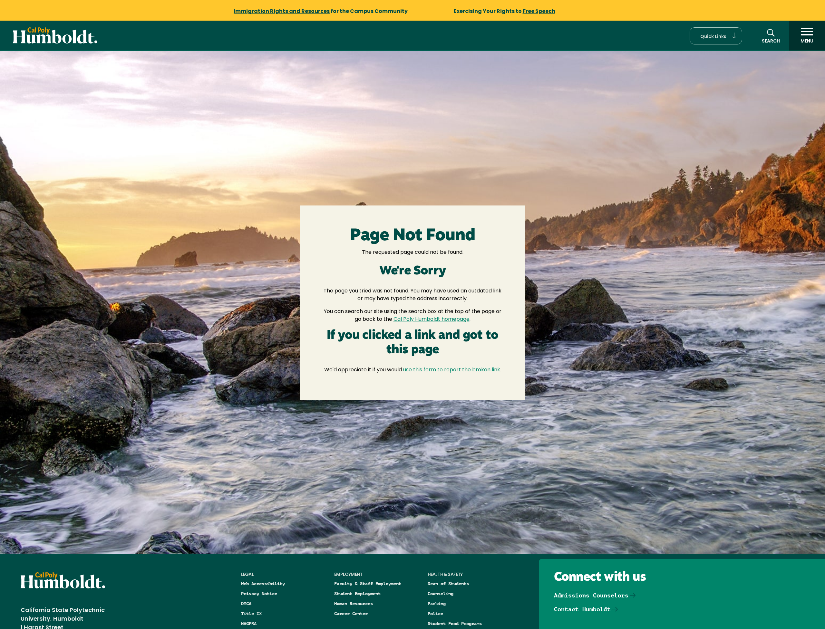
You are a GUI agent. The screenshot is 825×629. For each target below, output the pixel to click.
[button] (716, 35)
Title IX (251, 613)
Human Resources (353, 603)
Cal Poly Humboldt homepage (431, 319)
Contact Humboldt (582, 609)
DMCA (246, 603)
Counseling (440, 593)
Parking (437, 603)
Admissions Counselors (591, 595)
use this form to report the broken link (451, 370)
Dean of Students (448, 583)
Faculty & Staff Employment (367, 583)
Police (435, 613)
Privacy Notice (259, 593)
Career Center (351, 613)
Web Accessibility (263, 583)
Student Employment (357, 593)
